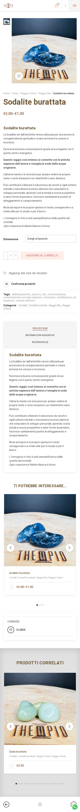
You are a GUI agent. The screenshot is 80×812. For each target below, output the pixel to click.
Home (6, 93)
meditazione (64, 297)
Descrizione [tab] (40, 328)
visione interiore (25, 301)
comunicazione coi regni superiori (22, 297)
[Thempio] (8, 5)
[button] (37, 605)
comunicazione (57, 294)
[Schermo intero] (19, 76)
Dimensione (10, 239)
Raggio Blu (45, 93)
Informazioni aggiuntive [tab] (40, 335)
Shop (15, 93)
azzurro (36, 294)
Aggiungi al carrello (42, 256)
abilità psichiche (21, 294)
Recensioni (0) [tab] (40, 342)
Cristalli (22, 305)
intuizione (49, 297)
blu (44, 294)
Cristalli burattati (37, 305)
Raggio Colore (28, 93)
